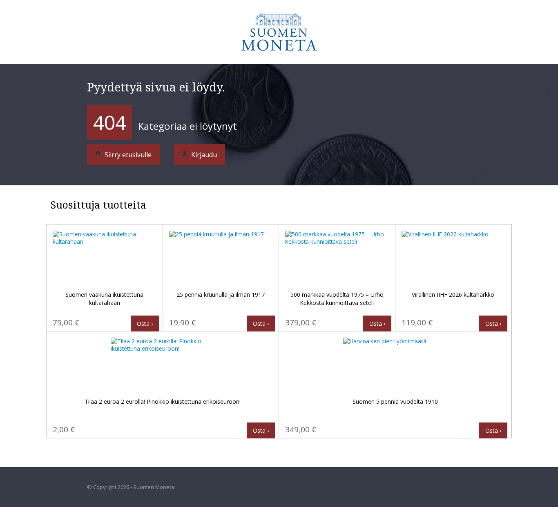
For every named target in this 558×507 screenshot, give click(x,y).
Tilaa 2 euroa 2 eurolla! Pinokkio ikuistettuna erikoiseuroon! (163, 401)
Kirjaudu (203, 154)
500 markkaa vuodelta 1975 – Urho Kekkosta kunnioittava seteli (337, 299)
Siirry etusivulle (127, 154)
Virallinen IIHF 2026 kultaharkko (453, 294)
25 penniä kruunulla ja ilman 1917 (220, 294)
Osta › (145, 323)
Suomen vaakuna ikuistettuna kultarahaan (104, 299)
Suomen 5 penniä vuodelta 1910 (395, 401)
